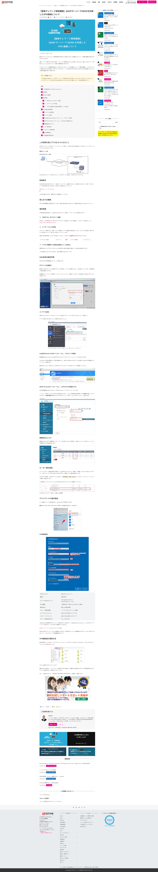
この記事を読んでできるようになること (52, 89)
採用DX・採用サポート (64, 853)
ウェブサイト (52, 727)
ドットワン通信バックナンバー (86, 822)
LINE (75, 727)
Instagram (65, 727)
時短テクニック (63, 856)
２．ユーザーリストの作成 (51, 103)
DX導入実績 (62, 822)
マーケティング (63, 847)
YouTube (71, 727)
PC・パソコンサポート (60, 17)
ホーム (61, 867)
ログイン (53, 801)
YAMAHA (62, 835)
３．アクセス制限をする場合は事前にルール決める (56, 106)
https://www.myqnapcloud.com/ (48, 222)
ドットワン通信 (63, 845)
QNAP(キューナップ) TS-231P (47, 189)
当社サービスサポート (64, 851)
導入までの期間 (46, 95)
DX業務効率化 (63, 824)
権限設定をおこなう (49, 124)
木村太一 (48, 53)
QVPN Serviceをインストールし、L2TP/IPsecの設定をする (59, 121)
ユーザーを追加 (48, 115)
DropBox (62, 820)
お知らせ (62, 843)
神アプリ (62, 862)
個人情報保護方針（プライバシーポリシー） (75, 867)
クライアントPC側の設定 (49, 129)
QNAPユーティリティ (45, 628)
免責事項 (96, 867)
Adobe (61, 816)
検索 (116, 122)
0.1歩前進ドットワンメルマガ (86, 824)
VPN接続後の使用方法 (48, 135)
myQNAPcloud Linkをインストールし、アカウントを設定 (58, 118)
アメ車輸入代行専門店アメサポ (46, 832)
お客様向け (62, 841)
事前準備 (45, 98)
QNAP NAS (69, 17)
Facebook (59, 727)
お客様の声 (62, 839)
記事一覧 (61, 724)
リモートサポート (142, 2)
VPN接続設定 (48, 132)
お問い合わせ (152, 2)
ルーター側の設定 (47, 126)
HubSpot (62, 828)
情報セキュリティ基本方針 (85, 818)
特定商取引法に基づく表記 (89, 867)
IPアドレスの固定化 (49, 112)
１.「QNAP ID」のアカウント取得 (53, 100)
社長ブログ (62, 860)
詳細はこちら (53, 724)
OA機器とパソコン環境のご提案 (87, 816)
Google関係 (62, 826)
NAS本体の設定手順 (47, 109)
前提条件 (45, 92)
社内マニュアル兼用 (64, 858)
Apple (61, 818)
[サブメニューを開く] (77, 818)
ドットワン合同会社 (79, 870)
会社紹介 (64, 867)
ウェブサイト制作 (63, 837)
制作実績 (62, 849)
